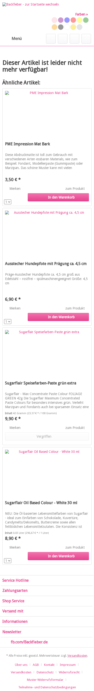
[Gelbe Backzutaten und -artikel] (79, 20)
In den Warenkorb (61, 197)
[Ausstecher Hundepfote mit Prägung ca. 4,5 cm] (47, 232)
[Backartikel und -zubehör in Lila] (60, 20)
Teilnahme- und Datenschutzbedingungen (47, 687)
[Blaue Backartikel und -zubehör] (67, 20)
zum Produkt (75, 189)
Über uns (21, 665)
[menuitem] (12, 39)
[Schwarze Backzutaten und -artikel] (60, 27)
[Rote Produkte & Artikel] (73, 20)
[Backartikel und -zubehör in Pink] (54, 20)
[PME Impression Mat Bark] (47, 112)
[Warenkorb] (86, 39)
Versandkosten (77, 655)
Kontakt (49, 665)
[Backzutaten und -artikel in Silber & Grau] (79, 27)
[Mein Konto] (74, 39)
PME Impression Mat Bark (27, 144)
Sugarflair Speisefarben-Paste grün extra (40, 383)
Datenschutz (45, 672)
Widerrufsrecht (69, 672)
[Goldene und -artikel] (73, 27)
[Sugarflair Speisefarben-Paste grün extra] (47, 352)
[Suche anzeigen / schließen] (51, 39)
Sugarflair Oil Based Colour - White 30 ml (41, 502)
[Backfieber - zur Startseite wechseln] (30, 16)
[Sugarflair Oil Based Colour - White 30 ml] (47, 471)
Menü (17, 38)
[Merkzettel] (62, 39)
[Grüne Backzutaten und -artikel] (85, 20)
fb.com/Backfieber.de (29, 642)
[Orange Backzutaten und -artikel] (54, 27)
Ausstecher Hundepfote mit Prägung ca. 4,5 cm (46, 263)
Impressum (68, 665)
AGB (36, 665)
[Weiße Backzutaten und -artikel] (67, 27)
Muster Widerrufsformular (45, 680)
